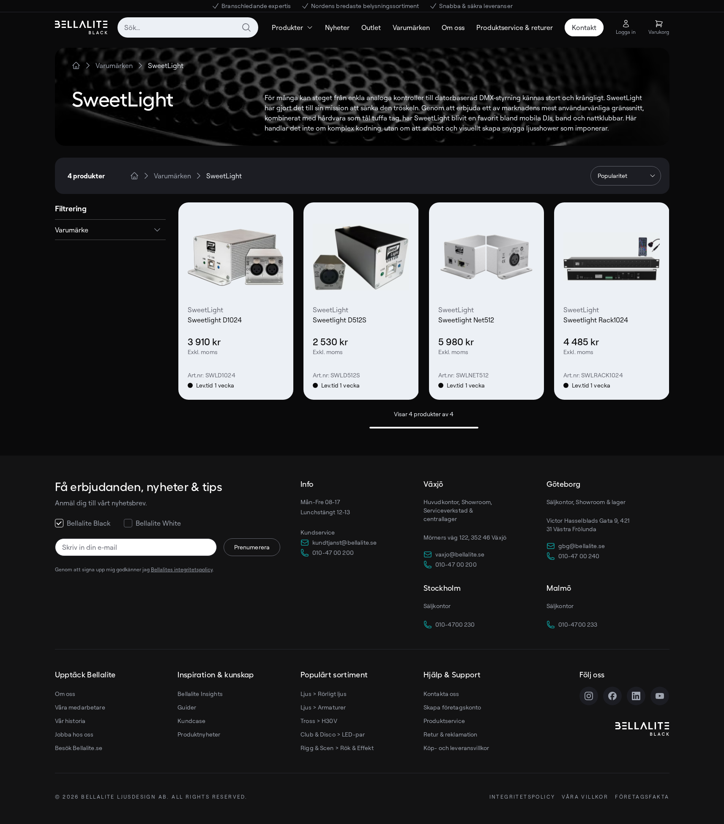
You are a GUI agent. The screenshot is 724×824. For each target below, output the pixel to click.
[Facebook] (612, 696)
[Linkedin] (636, 696)
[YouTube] (659, 696)
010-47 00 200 (333, 552)
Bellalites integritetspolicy (182, 569)
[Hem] (76, 65)
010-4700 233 (578, 624)
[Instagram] (588, 696)
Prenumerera (252, 547)
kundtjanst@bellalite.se (344, 542)
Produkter (287, 27)
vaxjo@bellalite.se (460, 554)
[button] (110, 230)
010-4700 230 (455, 624)
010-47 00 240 (579, 555)
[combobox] (187, 27)
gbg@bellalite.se (581, 545)
